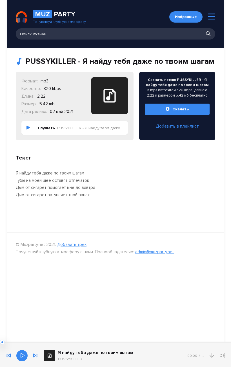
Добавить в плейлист (177, 126)
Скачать (180, 109)
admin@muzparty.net (154, 251)
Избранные (186, 16)
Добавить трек (71, 244)
